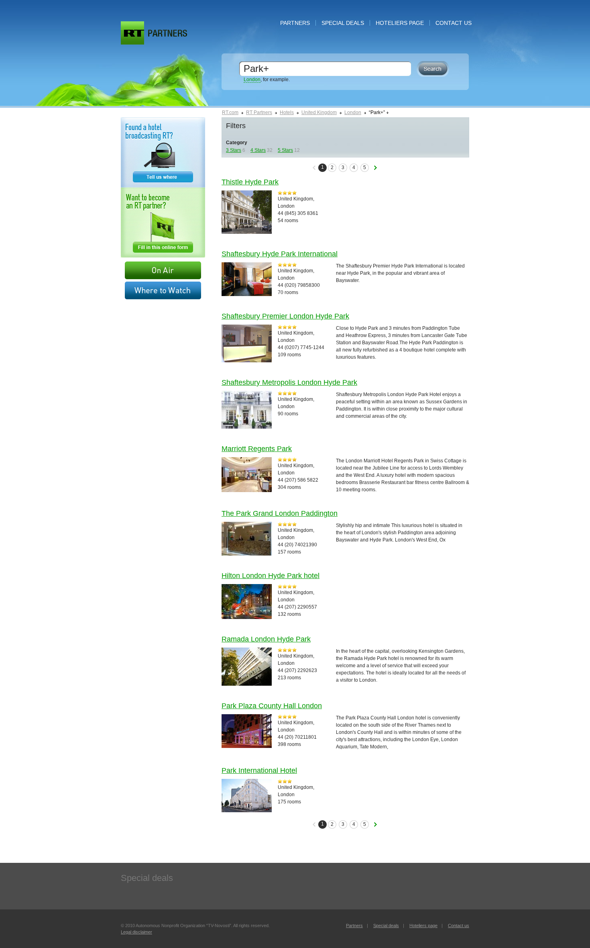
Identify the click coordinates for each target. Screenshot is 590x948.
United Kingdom (319, 112)
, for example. (267, 79)
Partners (295, 23)
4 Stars (258, 150)
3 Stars (233, 150)
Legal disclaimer (136, 932)
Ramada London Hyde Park (266, 639)
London (252, 79)
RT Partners (259, 112)
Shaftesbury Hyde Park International (280, 254)
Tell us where (163, 152)
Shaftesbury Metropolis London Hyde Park (289, 382)
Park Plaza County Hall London (272, 706)
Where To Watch (163, 290)
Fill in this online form (163, 222)
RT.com (230, 112)
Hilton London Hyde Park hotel (270, 576)
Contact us (453, 23)
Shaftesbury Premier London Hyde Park (285, 316)
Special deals (342, 23)
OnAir (163, 270)
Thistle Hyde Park (250, 182)
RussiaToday (132, 33)
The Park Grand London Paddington (280, 513)
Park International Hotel (259, 770)
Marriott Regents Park (257, 449)
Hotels (287, 112)
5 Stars (285, 150)
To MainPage (167, 33)
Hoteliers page (400, 23)
